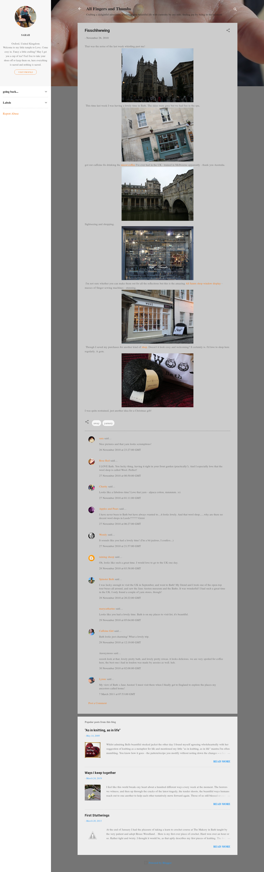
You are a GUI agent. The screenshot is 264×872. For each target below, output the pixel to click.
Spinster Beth (106, 579)
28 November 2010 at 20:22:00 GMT (120, 597)
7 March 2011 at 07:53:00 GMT (117, 694)
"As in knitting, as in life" (102, 730)
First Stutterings (97, 815)
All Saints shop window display (203, 283)
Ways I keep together (100, 773)
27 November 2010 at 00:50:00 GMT (120, 475)
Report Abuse (11, 113)
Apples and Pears (109, 508)
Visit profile (25, 72)
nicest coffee (128, 165)
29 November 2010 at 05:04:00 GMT (120, 620)
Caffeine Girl (106, 631)
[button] (228, 31)
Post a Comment (97, 703)
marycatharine (107, 608)
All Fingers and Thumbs (108, 8)
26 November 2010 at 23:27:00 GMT (120, 449)
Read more (221, 761)
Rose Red (104, 460)
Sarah (25, 35)
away (96, 423)
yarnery (108, 423)
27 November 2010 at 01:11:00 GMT (120, 498)
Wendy (103, 534)
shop (144, 347)
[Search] (235, 9)
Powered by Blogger (160, 862)
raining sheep (106, 557)
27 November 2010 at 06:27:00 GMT (120, 523)
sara (101, 438)
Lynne (102, 679)
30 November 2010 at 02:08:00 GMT (120, 668)
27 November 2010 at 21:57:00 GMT (120, 546)
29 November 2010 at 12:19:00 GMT (120, 642)
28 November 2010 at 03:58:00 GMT (120, 568)
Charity (103, 486)
